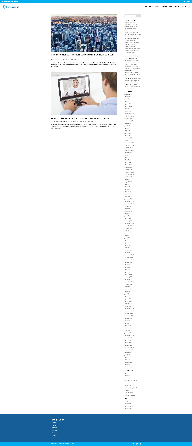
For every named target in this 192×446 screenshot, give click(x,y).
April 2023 (127, 191)
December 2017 (129, 335)
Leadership (73, 121)
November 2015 (129, 347)
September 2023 (129, 179)
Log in (126, 401)
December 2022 (129, 201)
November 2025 (129, 116)
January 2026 (128, 111)
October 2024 (128, 148)
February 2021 (128, 247)
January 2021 (128, 250)
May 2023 (127, 189)
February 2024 (128, 167)
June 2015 (127, 357)
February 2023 (128, 196)
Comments (128, 406)
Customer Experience (130, 380)
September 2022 (129, 208)
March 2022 (128, 218)
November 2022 (129, 204)
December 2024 (129, 143)
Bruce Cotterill (55, 59)
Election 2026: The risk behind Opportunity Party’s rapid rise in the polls (132, 34)
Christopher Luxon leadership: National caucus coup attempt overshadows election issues (130, 26)
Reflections (73, 59)
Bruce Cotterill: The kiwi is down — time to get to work (132, 86)
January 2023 (128, 199)
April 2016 (127, 340)
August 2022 (128, 211)
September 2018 (129, 316)
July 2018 (127, 321)
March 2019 (128, 301)
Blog (69, 59)
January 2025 (128, 140)
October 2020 (128, 257)
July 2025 (127, 126)
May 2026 (127, 101)
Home (145, 6)
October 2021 (128, 228)
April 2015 (127, 360)
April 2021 (127, 243)
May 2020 (127, 269)
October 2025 (128, 118)
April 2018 (127, 325)
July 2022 (127, 213)
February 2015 (128, 362)
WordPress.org (128, 408)
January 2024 (128, 169)
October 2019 (128, 284)
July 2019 (127, 291)
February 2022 (128, 221)
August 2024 (128, 152)
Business (127, 375)
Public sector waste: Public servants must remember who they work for (132, 50)
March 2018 (128, 328)
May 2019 (127, 296)
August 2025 (128, 123)
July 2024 (127, 155)
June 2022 (127, 216)
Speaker (164, 6)
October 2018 (128, 313)
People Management (82, 121)
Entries (127, 403)
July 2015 (127, 355)
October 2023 (128, 177)
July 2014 (127, 364)
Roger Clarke (128, 64)
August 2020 (128, 262)
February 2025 (128, 138)
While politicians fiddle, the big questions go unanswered (132, 60)
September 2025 (129, 121)
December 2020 (129, 252)
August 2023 (128, 182)
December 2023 (129, 172)
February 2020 (128, 277)
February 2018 (128, 330)
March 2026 (128, 106)
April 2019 (127, 299)
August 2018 (128, 318)
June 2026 (127, 99)
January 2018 (128, 333)
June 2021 (127, 238)
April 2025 (127, 133)
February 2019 (128, 303)
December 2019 (129, 279)
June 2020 (127, 267)
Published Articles (174, 6)
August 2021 (128, 233)
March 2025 (128, 135)
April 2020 (127, 272)
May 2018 (127, 323)
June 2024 (127, 157)
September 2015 (129, 350)
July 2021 (127, 235)
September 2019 (129, 286)
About (151, 6)
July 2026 (127, 96)
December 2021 (129, 223)
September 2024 (129, 150)
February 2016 (128, 345)
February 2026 (128, 109)
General (126, 383)
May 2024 (127, 160)
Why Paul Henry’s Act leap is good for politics (132, 39)
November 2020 (129, 255)
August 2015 (128, 352)
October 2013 (128, 367)
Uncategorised (128, 392)
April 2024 (127, 162)
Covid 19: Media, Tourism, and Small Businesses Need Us (82, 56)
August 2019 (128, 289)
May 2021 (127, 240)
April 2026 (127, 104)
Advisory (157, 6)
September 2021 (129, 230)
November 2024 (129, 145)
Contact (184, 6)
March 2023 (128, 194)
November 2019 (129, 282)
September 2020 (129, 260)
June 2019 (127, 294)
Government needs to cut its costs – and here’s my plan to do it (132, 74)
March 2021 (128, 245)
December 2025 (129, 113)
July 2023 (127, 184)
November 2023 (129, 174)
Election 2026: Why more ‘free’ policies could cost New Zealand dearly (131, 44)
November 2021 (129, 225)
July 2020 (127, 264)
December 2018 (129, 308)
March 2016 (128, 342)
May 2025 (127, 130)
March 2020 (128, 274)
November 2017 (129, 338)
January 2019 (128, 306)
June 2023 (127, 187)
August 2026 (128, 94)
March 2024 (128, 165)
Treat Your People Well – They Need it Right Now (80, 118)
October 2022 (128, 206)
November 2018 (129, 311)
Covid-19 (127, 378)
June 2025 (127, 128)
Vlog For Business (129, 395)
